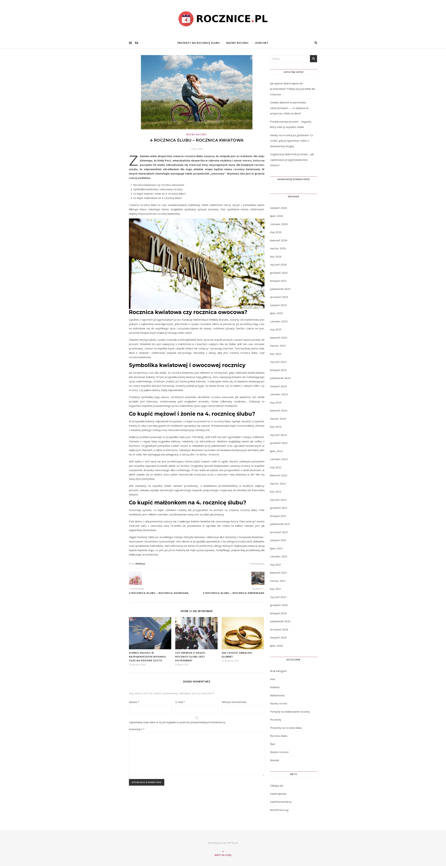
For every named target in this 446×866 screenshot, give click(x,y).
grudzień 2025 (279, 272)
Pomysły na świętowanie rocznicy (290, 711)
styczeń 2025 (278, 362)
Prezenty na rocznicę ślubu (198, 42)
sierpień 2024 (278, 386)
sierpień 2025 (278, 305)
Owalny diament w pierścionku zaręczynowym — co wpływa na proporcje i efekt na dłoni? (289, 108)
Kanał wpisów (278, 793)
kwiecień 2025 (278, 337)
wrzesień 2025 (279, 297)
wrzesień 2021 (279, 532)
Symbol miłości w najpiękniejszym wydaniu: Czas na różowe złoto (148, 657)
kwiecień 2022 (278, 475)
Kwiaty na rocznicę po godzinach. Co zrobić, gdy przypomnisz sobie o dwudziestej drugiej (291, 140)
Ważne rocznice (279, 752)
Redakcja (140, 563)
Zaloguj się (276, 785)
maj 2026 (275, 232)
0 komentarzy (257, 563)
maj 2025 (275, 329)
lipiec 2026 (276, 216)
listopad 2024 (278, 370)
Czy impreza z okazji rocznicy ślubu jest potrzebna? (190, 657)
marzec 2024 (278, 418)
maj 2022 (275, 467)
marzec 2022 (278, 483)
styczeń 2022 (278, 499)
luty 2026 (275, 256)
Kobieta (274, 687)
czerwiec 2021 (279, 556)
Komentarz (136, 729)
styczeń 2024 (278, 435)
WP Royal (233, 842)
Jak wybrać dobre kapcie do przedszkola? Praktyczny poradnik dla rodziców (292, 89)
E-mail (180, 702)
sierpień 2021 (278, 540)
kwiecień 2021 (278, 572)
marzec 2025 (278, 345)
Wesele (274, 760)
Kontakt (262, 42)
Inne (272, 679)
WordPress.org (279, 810)
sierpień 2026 (278, 208)
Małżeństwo (277, 695)
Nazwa (134, 702)
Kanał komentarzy (281, 801)
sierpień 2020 (278, 637)
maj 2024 (275, 402)
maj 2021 (275, 564)
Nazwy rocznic (237, 42)
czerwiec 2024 (279, 394)
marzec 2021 (278, 581)
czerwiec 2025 (279, 321)
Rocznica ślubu (278, 736)
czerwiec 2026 (279, 224)
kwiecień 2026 (278, 240)
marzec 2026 (278, 248)
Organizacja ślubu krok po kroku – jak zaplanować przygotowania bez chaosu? (292, 159)
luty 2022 (275, 491)
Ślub (272, 744)
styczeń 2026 (278, 264)
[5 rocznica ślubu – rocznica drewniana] (257, 578)
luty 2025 (275, 354)
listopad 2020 (278, 613)
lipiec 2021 (276, 548)
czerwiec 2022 (279, 459)
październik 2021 (280, 524)
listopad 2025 (278, 280)
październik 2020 (280, 621)
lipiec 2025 (276, 313)
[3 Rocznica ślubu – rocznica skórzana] (135, 578)
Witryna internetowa (234, 702)
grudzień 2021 (279, 507)
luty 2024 (275, 426)
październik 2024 (280, 378)
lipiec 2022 (276, 451)
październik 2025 (280, 289)
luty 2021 (275, 589)
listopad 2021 (278, 516)
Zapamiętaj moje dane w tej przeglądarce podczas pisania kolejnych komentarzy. (177, 722)
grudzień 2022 (279, 443)
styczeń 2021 (278, 597)
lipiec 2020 (276, 645)
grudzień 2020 (279, 605)
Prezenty (275, 719)
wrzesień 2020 (279, 629)
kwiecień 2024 (278, 410)
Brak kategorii (278, 671)
